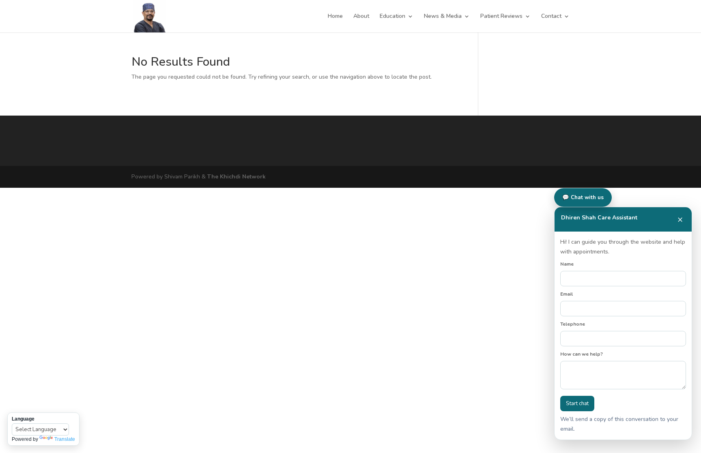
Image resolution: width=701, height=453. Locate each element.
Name (567, 264)
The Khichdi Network (236, 176)
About (361, 16)
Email (566, 294)
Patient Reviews (501, 16)
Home (335, 16)
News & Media (443, 16)
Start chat (577, 403)
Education (392, 16)
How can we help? (581, 354)
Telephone (572, 324)
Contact (551, 16)
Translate (64, 439)
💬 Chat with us (583, 197)
